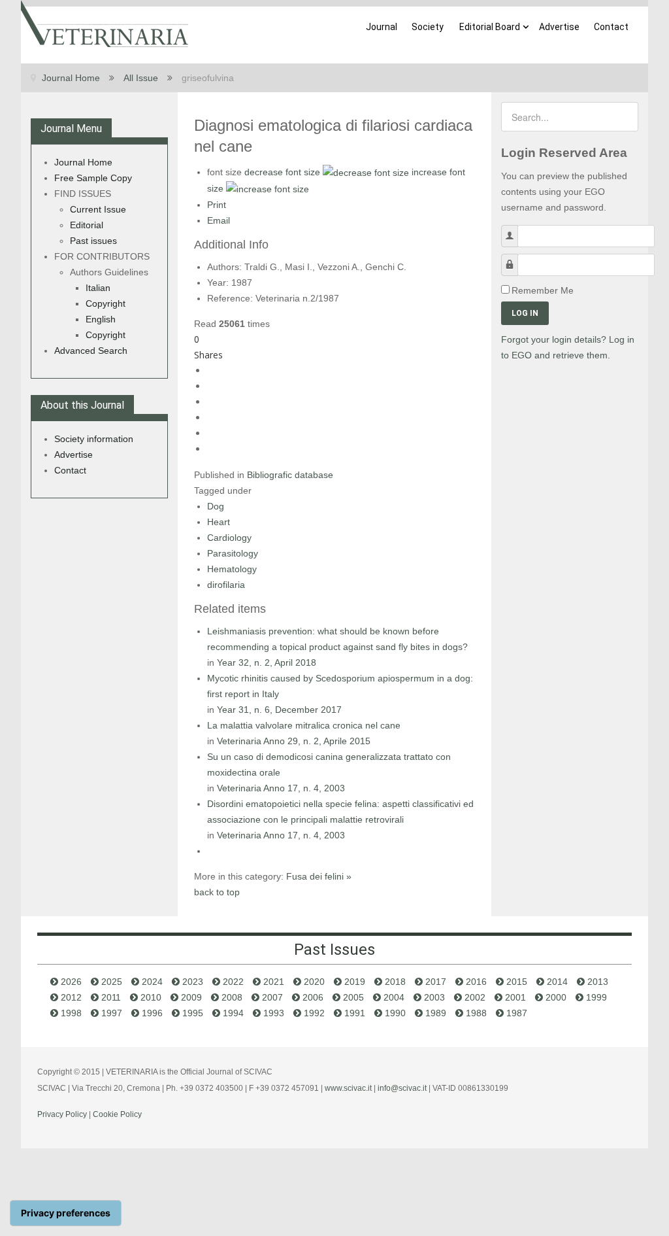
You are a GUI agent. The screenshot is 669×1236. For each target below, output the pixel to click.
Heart (218, 522)
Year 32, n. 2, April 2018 (266, 662)
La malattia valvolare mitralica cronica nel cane (303, 725)
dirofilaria (226, 584)
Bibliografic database (290, 475)
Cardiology (229, 537)
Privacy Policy (62, 1114)
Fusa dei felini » (318, 876)
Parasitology (232, 553)
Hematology (232, 569)
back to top (217, 892)
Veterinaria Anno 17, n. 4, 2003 (281, 788)
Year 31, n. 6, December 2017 (279, 709)
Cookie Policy (117, 1114)
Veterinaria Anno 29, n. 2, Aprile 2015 (293, 741)
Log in (525, 313)
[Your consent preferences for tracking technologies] (65, 1213)
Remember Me (543, 290)
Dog (215, 506)
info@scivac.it (402, 1088)
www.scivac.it (348, 1088)
